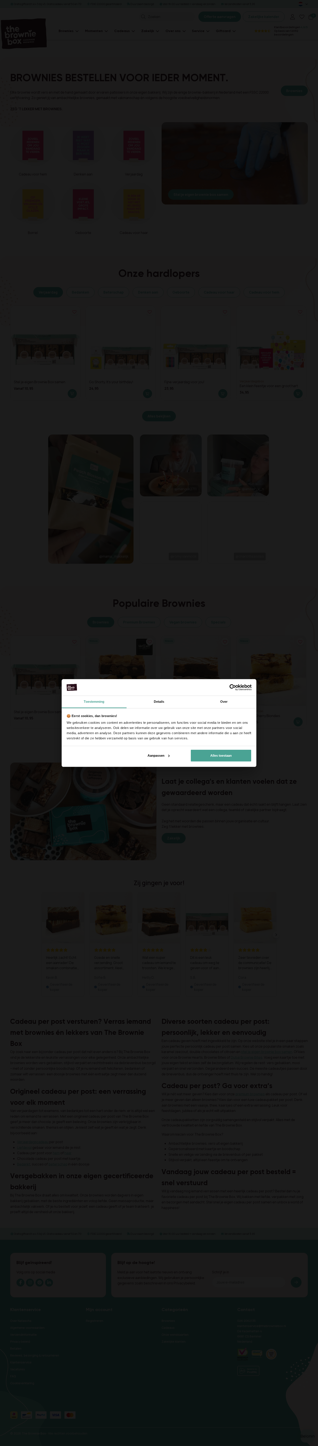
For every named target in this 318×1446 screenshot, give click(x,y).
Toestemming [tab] (94, 701)
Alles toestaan (221, 755)
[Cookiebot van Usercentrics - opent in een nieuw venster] (233, 687)
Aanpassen (156, 755)
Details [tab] (159, 701)
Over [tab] (224, 701)
